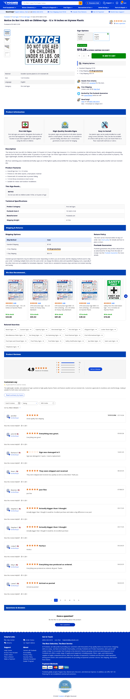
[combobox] (52, 3)
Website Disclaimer (29, 659)
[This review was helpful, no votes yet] (21, 426)
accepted (93, 83)
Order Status (30, 640)
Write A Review (95, 369)
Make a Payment (9, 659)
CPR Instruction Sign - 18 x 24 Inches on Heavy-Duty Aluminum (40, 308)
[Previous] (4, 296)
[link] (109, 55)
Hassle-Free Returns (80, 12)
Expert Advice (19, 12)
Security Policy (28, 657)
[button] (108, 3)
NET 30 (112, 672)
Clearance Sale (94, 3)
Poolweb (7, 17)
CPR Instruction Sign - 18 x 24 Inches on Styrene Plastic (15, 307)
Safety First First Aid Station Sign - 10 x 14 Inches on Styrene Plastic (113, 308)
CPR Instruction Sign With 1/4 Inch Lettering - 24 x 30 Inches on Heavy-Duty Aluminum (65, 308)
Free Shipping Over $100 (58, 12)
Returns (9, 643)
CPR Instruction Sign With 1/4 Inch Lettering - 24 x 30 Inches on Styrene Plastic (89, 308)
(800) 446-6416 (38, 12)
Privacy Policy (27, 655)
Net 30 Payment (98, 12)
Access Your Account (11, 652)
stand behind (88, 95)
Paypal (60, 672)
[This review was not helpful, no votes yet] (25, 426)
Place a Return (9, 657)
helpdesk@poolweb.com (71, 640)
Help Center (11, 640)
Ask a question (120, 23)
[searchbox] (10, 403)
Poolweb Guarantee (111, 253)
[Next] (126, 296)
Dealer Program (28, 661)
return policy (105, 240)
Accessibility (27, 652)
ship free (97, 89)
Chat (26, 12)
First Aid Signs (25, 17)
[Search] (80, 3)
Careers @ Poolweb (29, 650)
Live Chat (58, 640)
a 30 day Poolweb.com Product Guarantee (90, 649)
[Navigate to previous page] (51, 600)
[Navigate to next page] (79, 600)
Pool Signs (15, 17)
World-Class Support (117, 12)
